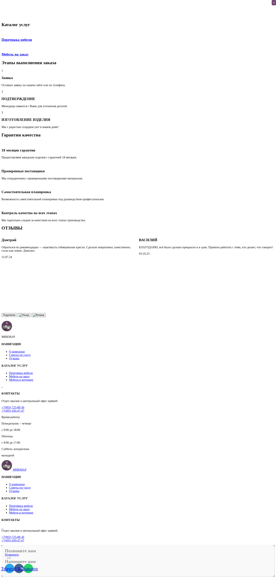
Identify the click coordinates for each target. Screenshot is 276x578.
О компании (100, 9)
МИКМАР (19, 469)
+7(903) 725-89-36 (13, 407)
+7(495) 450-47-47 (13, 410)
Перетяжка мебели (21, 373)
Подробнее (9, 315)
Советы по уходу (160, 9)
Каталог (137, 9)
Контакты (185, 9)
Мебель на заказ (19, 376)
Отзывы (14, 358)
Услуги (119, 9)
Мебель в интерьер (21, 379)
